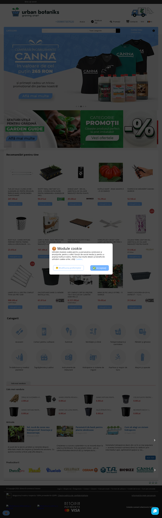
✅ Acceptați (99, 267)
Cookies (79, 259)
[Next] (154, 440)
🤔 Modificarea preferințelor (68, 268)
